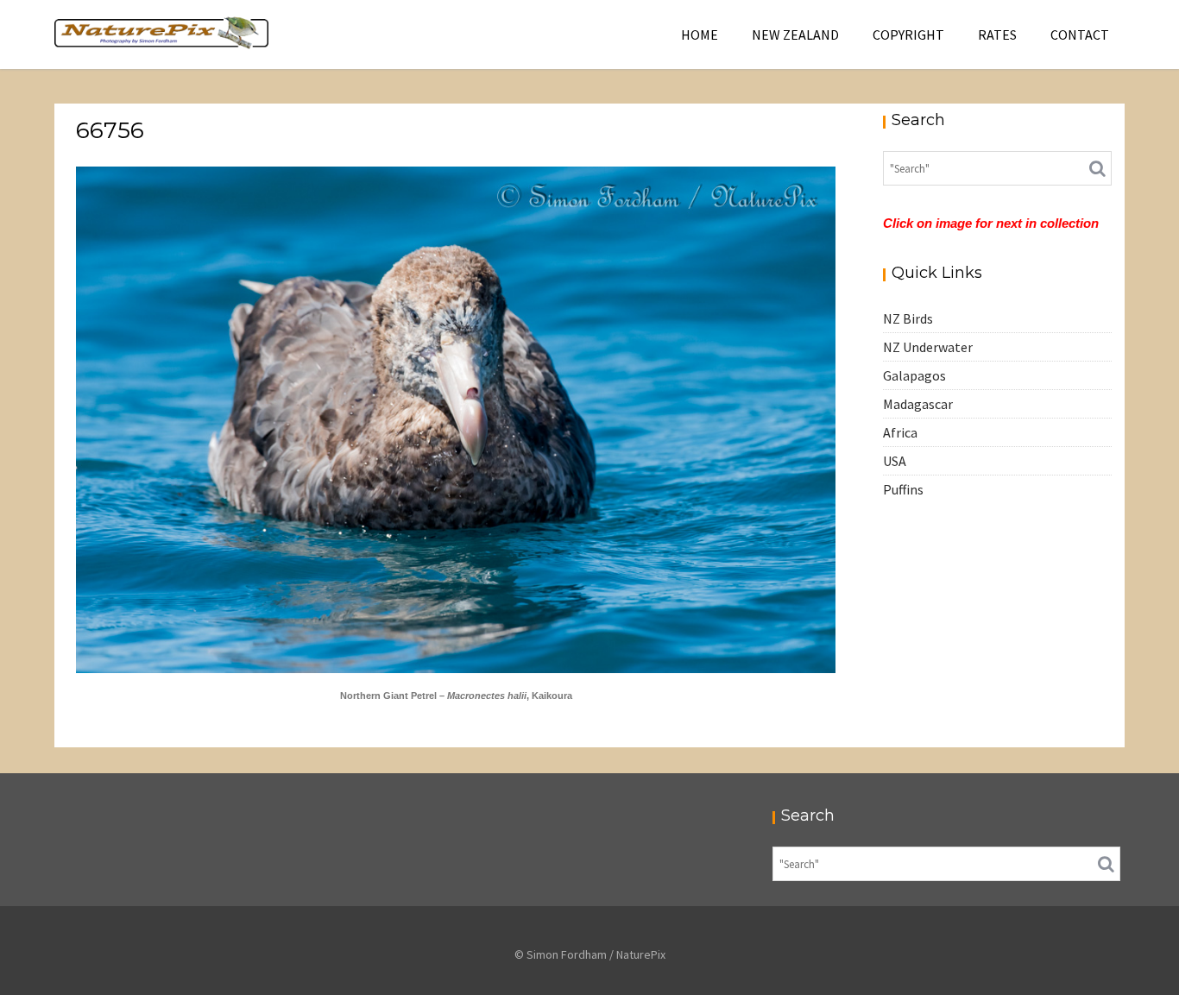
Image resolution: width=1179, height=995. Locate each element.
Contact (1079, 34)
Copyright (908, 34)
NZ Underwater (928, 347)
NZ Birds (908, 318)
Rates (997, 34)
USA (894, 460)
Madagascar (918, 403)
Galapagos (914, 375)
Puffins (903, 489)
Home (699, 34)
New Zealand (795, 34)
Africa (900, 432)
